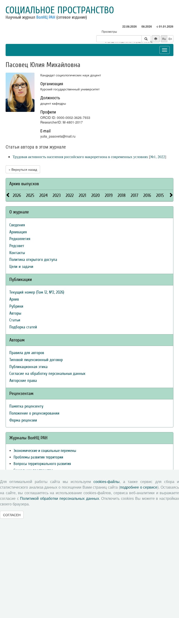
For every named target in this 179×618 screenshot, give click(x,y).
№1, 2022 (157, 156)
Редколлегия (19, 238)
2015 (160, 195)
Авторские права (23, 380)
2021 (82, 195)
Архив (14, 299)
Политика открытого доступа (33, 259)
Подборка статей (23, 327)
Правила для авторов (26, 352)
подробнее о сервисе (138, 487)
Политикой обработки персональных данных (59, 499)
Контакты (17, 252)
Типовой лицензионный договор (36, 359)
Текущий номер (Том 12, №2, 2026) (36, 292)
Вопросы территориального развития (42, 464)
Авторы (15, 313)
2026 (17, 195)
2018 (122, 195)
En (170, 39)
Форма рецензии (23, 420)
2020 (95, 195)
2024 (43, 195)
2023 (57, 195)
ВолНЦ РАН (45, 17)
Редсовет (16, 245)
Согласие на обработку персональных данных (47, 373)
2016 (147, 195)
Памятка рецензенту (26, 406)
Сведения (17, 225)
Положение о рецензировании (34, 413)
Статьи (14, 320)
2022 (70, 195)
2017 (134, 195)
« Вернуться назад (23, 169)
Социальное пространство (59, 10)
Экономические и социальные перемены (45, 450)
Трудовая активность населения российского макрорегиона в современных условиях (80, 156)
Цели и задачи (21, 266)
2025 (30, 195)
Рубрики (16, 306)
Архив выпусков (24, 183)
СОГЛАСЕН (12, 514)
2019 (109, 195)
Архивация (18, 232)
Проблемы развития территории (38, 457)
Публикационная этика (28, 366)
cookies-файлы (106, 482)
